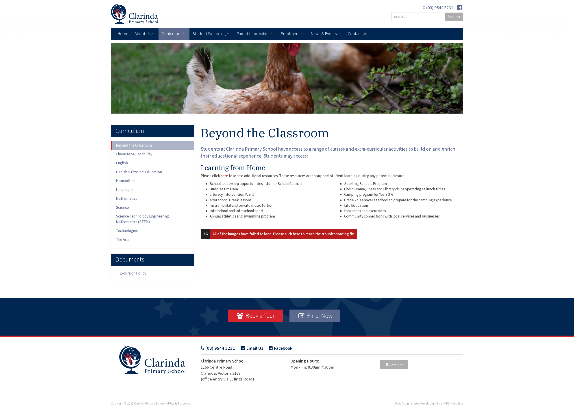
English (122, 163)
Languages (124, 190)
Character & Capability (134, 154)
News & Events (324, 33)
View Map (396, 364)
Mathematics (126, 198)
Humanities (125, 181)
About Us (143, 33)
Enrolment (291, 33)
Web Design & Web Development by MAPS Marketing (429, 403)
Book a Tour (259, 315)
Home (122, 33)
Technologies (127, 230)
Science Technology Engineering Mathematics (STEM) (142, 219)
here (224, 176)
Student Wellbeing (209, 33)
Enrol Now (319, 315)
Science (122, 207)
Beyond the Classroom (134, 145)
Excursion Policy (133, 273)
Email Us (254, 348)
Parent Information (254, 33)
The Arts (122, 239)
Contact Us (357, 33)
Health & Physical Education (139, 172)
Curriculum (172, 33)
